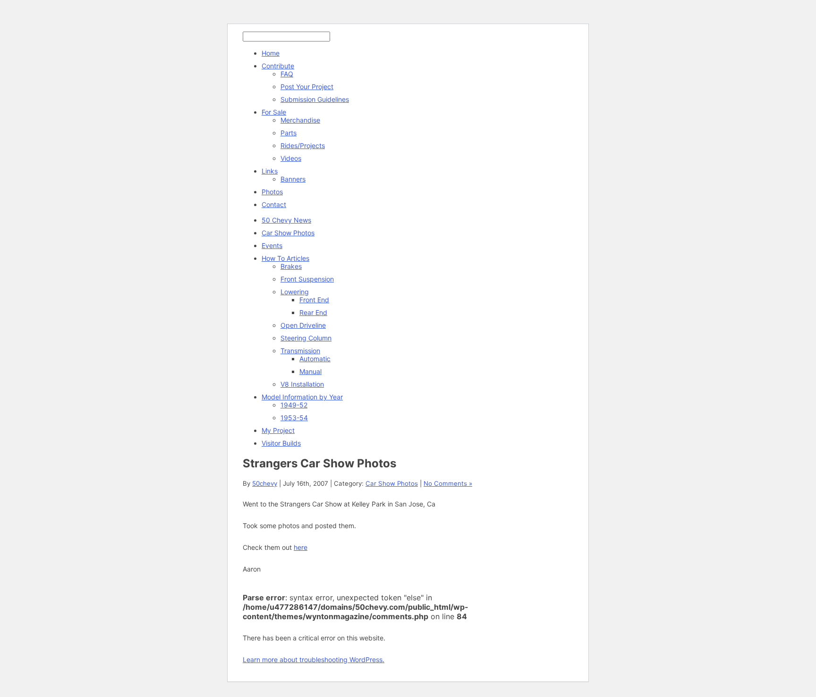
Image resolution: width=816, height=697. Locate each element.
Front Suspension (307, 279)
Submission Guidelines (314, 99)
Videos (290, 158)
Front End (314, 300)
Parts (288, 133)
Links (270, 171)
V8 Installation (302, 384)
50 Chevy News (286, 220)
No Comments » (448, 483)
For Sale (274, 112)
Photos (272, 192)
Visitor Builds (281, 443)
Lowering (294, 292)
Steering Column (306, 338)
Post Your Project (306, 87)
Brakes (291, 266)
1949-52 (293, 405)
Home (271, 53)
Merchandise (300, 120)
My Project (278, 430)
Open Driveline (303, 325)
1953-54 (294, 418)
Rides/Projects (302, 145)
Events (272, 245)
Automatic (315, 359)
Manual (310, 371)
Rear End (313, 312)
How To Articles (285, 258)
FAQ (286, 74)
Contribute (278, 66)
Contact (274, 204)
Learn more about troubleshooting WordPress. (313, 660)
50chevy (264, 483)
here (300, 547)
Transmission (300, 351)
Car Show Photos (288, 233)
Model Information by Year (302, 397)
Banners (293, 179)
